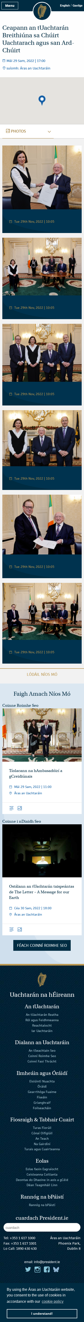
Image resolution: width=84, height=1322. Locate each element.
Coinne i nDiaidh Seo (21, 821)
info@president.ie (47, 1261)
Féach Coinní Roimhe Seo (42, 945)
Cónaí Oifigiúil (42, 1133)
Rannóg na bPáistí (42, 1205)
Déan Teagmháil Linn (42, 1185)
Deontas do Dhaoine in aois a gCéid (42, 1179)
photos (18, 131)
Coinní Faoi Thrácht (42, 1061)
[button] (42, 101)
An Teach (42, 1138)
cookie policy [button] (52, 1301)
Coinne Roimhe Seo (20, 705)
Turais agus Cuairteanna (42, 1149)
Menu (9, 5)
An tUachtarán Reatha (42, 1015)
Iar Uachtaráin (42, 1031)
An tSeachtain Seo (42, 1050)
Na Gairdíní (42, 1144)
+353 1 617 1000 (22, 1238)
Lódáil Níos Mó (42, 674)
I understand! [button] (42, 1313)
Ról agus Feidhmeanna (42, 1020)
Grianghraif (42, 1102)
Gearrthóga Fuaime (42, 1092)
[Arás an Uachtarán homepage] (42, 979)
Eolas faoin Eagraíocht (42, 1169)
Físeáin (42, 1097)
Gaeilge (78, 5)
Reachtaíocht (42, 1025)
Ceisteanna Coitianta (42, 1174)
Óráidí (42, 1086)
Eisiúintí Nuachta (42, 1081)
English (65, 5)
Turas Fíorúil (42, 1128)
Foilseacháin (42, 1108)
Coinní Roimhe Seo (42, 1056)
